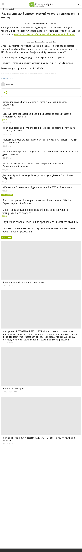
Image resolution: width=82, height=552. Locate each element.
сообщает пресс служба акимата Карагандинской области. (44, 34)
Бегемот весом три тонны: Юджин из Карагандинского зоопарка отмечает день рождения (40, 153)
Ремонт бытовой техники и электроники (23, 282)
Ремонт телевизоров (13, 388)
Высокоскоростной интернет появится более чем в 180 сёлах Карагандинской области (37, 202)
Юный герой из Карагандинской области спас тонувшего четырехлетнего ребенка (35, 211)
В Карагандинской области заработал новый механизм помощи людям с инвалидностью (40, 141)
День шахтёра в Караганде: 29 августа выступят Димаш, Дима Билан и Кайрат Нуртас (38, 177)
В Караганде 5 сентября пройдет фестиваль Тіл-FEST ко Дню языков (37, 187)
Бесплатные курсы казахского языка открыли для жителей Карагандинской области (32, 165)
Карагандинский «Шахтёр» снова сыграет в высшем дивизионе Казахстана (35, 103)
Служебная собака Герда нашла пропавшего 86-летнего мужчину (40, 222)
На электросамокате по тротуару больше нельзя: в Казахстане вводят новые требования (38, 230)
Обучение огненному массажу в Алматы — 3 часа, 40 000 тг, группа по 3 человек (40, 439)
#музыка (12, 78)
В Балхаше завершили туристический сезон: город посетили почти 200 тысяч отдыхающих (38, 129)
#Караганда (4, 78)
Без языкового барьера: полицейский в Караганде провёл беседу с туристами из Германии (36, 115)
